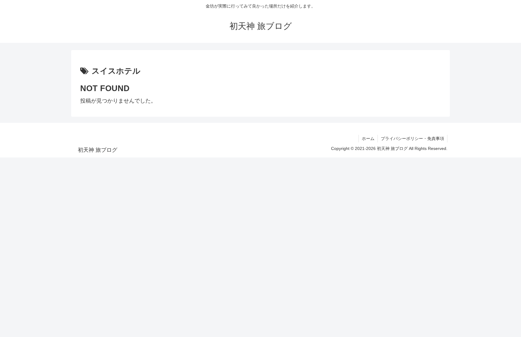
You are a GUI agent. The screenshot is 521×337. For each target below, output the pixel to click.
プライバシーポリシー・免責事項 (412, 138)
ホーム (368, 138)
